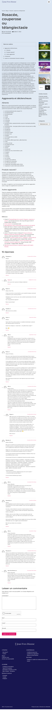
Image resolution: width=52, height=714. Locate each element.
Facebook (5, 675)
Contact (4, 653)
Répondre (7, 275)
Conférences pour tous (32, 652)
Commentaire (5, 595)
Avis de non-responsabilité (8, 659)
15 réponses (7, 56)
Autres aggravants (10, 54)
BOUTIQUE (29, 657)
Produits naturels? (10, 52)
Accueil (3, 10)
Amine (9, 279)
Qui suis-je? (5, 652)
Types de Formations (7, 668)
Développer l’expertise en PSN (9, 669)
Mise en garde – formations (9, 671)
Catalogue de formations (8, 666)
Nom (3, 617)
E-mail (3, 623)
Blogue (7, 10)
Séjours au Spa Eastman (32, 655)
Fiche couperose (8, 224)
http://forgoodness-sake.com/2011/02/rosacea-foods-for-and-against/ (19, 225)
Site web (4, 628)
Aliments (8, 50)
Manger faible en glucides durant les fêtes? (43, 114)
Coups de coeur (5, 657)
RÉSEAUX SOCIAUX (7, 673)
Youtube (4, 677)
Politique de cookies (35, 706)
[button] (49, 2)
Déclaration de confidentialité (45, 706)
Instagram (5, 678)
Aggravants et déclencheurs (11, 48)
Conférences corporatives (32, 653)
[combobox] (42, 87)
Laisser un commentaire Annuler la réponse (14, 58)
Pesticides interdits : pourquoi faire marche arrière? (44, 98)
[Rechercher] (47, 87)
